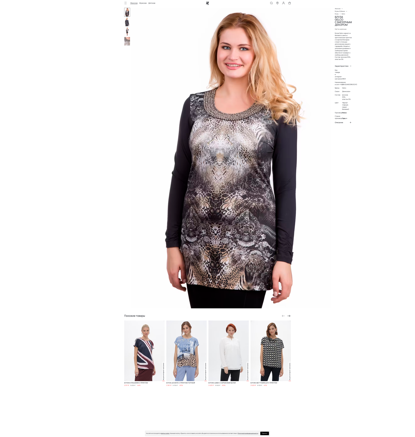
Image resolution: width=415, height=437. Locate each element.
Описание (339, 122)
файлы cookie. (165, 433)
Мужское (143, 3)
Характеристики (341, 66)
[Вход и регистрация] (283, 3)
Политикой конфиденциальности (248, 433)
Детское (151, 3)
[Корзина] (289, 3)
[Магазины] (277, 3)
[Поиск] (271, 3)
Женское (134, 3)
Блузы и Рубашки (340, 11)
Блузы (337, 14)
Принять (264, 433)
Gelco (343, 14)
